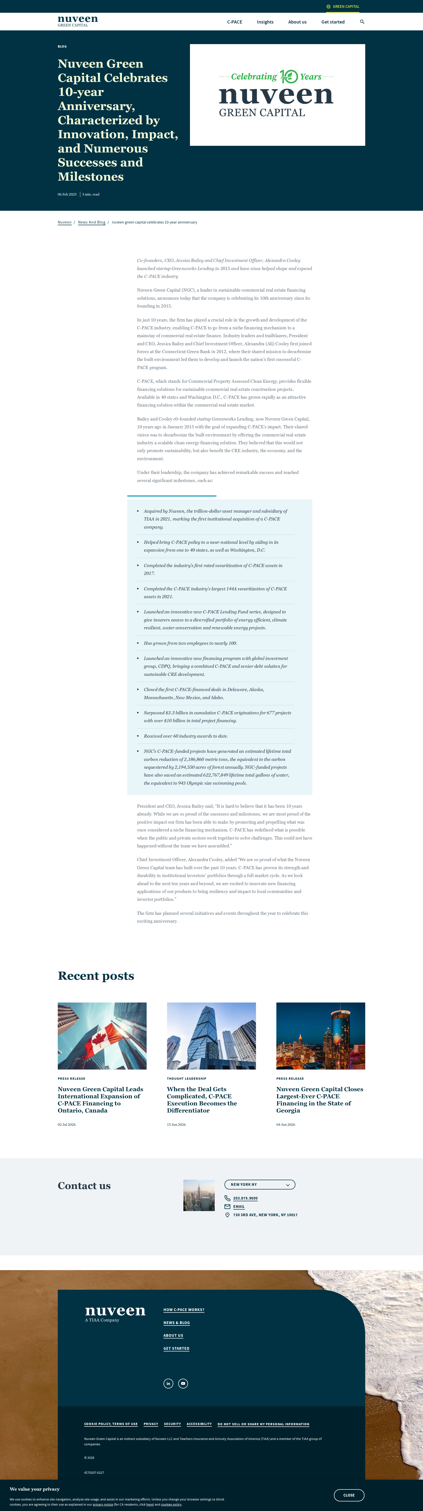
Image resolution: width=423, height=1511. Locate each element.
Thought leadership (186, 1079)
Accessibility (199, 1424)
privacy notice (103, 1505)
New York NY (244, 1184)
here (149, 1505)
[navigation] (234, 22)
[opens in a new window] (168, 1383)
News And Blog (92, 223)
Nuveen (65, 223)
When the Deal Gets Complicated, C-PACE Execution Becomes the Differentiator (202, 1100)
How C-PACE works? (184, 1309)
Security (172, 1424)
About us (173, 1335)
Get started (333, 22)
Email (239, 1206)
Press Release (71, 1079)
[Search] (362, 22)
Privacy (151, 1424)
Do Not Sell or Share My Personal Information (263, 1424)
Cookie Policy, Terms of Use (111, 1424)
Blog (62, 46)
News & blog (177, 1322)
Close (349, 1495)
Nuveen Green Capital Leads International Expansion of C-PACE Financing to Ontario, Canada (100, 1100)
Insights (265, 22)
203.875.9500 (245, 1198)
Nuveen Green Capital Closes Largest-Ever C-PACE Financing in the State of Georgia (319, 1100)
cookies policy (171, 1505)
